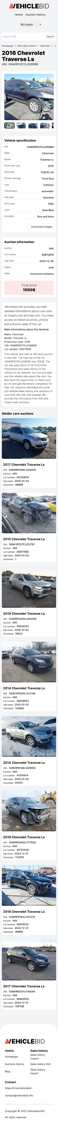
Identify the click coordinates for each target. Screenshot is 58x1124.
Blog (7, 1071)
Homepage (7, 45)
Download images (41, 226)
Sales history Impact (37, 1071)
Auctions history (14, 1064)
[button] (21, 125)
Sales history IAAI (40, 1064)
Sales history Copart (37, 1056)
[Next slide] (48, 125)
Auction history (36, 14)
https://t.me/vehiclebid (16, 1088)
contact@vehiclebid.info (16, 1095)
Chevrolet (45, 45)
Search (50, 36)
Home (19, 14)
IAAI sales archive (26, 45)
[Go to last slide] (9, 125)
